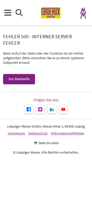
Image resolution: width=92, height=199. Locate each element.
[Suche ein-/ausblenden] (19, 12)
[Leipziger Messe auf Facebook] (28, 109)
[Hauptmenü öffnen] (7, 12)
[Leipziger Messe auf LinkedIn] (51, 109)
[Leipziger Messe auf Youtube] (63, 109)
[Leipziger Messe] (83, 12)
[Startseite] (50, 13)
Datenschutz (38, 133)
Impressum (16, 133)
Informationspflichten (67, 133)
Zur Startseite (19, 79)
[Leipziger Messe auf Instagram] (40, 109)
